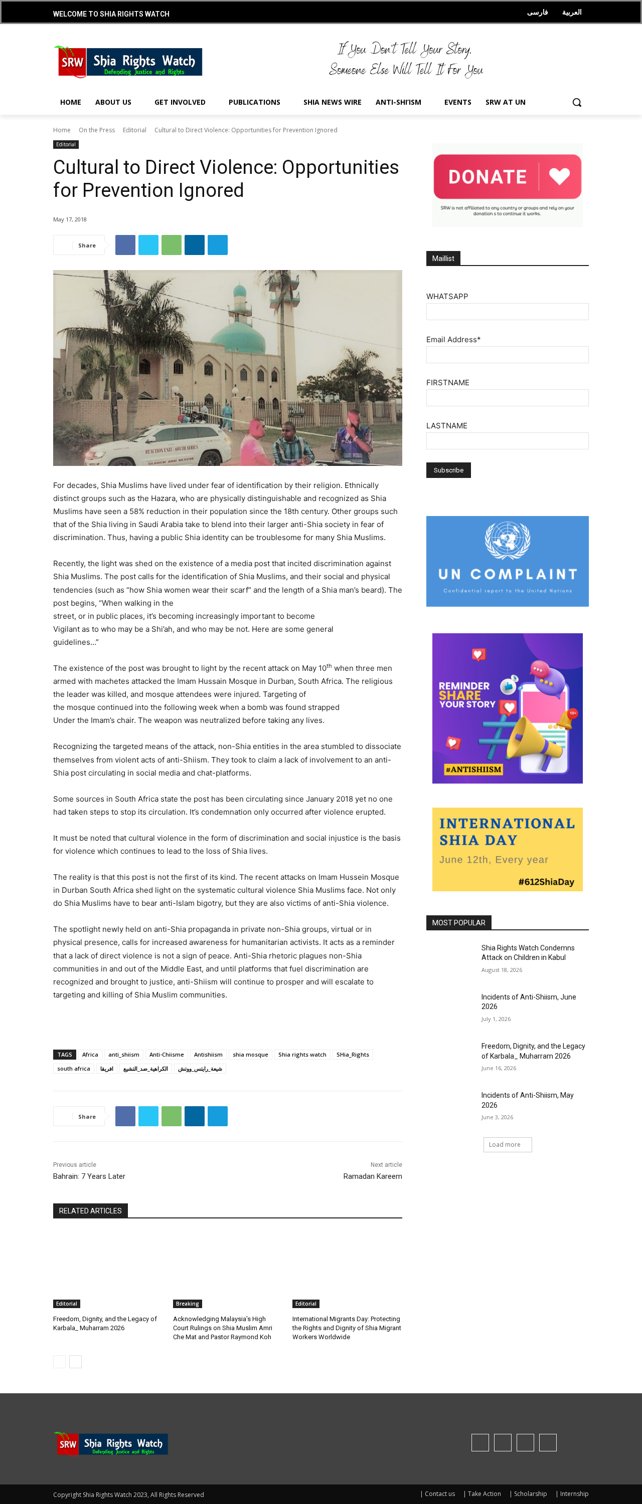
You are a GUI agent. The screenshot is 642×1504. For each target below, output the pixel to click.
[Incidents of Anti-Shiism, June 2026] (450, 1009)
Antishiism (208, 1054)
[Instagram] (503, 1442)
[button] (577, 102)
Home (62, 130)
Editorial (134, 130)
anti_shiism (123, 1054)
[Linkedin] (195, 245)
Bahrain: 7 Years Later (89, 1176)
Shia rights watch (302, 1054)
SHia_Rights (353, 1054)
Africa (90, 1054)
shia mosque (250, 1054)
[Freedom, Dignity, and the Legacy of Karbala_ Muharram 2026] (108, 1269)
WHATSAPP (447, 296)
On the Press (97, 130)
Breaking (187, 1303)
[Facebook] (125, 245)
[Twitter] (148, 245)
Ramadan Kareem (373, 1176)
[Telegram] (218, 245)
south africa (73, 1068)
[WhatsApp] (172, 245)
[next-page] (75, 1361)
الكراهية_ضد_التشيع (145, 1068)
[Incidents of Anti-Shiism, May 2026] (450, 1108)
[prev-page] (59, 1361)
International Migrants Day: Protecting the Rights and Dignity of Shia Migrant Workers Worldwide (346, 1328)
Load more (505, 1144)
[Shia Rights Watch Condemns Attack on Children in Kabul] (450, 960)
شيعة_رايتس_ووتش (200, 1068)
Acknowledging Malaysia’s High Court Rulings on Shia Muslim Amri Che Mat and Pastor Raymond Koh (222, 1328)
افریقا (106, 1068)
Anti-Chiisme (166, 1054)
